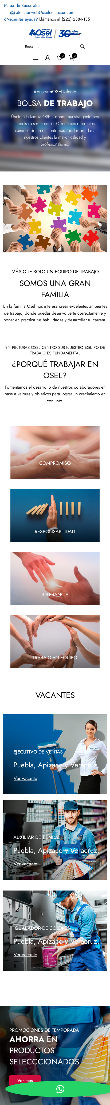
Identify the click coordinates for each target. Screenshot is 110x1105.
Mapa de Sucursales (22, 5)
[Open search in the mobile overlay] (55, 46)
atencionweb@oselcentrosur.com (44, 12)
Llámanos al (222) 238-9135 (47, 19)
